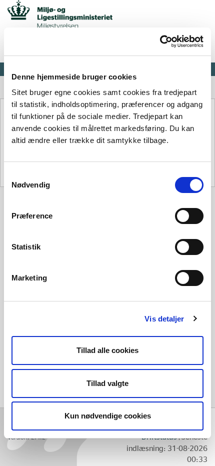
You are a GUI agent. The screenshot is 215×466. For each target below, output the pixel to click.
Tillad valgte (107, 383)
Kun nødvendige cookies (107, 416)
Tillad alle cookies (107, 350)
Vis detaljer (164, 318)
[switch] (189, 216)
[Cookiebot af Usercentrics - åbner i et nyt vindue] (160, 41)
